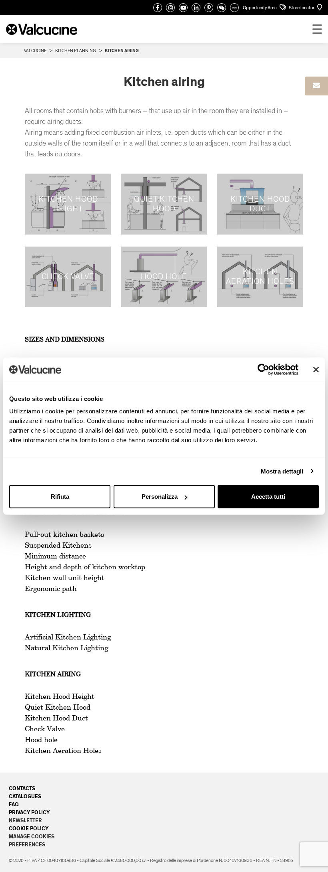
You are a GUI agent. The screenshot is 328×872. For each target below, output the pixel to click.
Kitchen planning (75, 51)
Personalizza (160, 496)
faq (14, 804)
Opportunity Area (260, 7)
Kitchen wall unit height (64, 578)
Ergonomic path (51, 589)
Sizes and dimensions (64, 340)
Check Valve (45, 729)
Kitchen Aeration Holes (63, 751)
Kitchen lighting (58, 615)
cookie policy (28, 828)
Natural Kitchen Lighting (66, 648)
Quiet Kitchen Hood (57, 707)
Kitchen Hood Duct (56, 718)
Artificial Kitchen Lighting (68, 637)
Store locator (302, 7)
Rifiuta (60, 496)
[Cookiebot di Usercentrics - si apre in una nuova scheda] (263, 369)
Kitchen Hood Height (59, 696)
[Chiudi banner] (316, 369)
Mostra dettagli (282, 470)
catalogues (25, 796)
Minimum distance (55, 556)
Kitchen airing (53, 675)
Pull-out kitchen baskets (64, 534)
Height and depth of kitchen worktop (85, 567)
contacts (22, 788)
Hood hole (41, 740)
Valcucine (35, 51)
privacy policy (29, 812)
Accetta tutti (268, 496)
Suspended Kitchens (58, 545)
